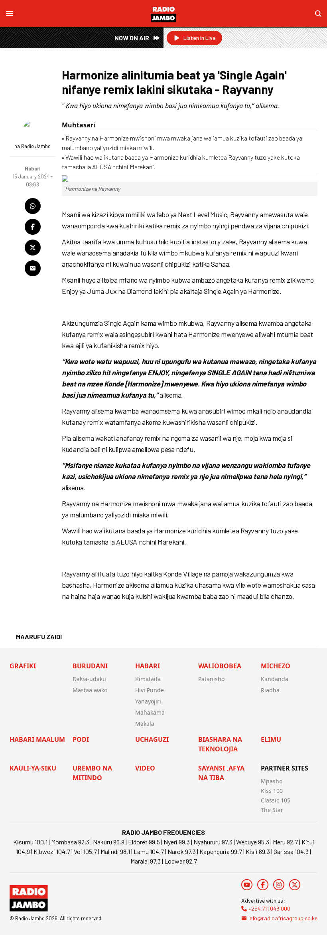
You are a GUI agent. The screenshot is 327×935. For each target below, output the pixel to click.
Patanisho (211, 679)
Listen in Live (199, 37)
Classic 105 (275, 800)
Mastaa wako (90, 690)
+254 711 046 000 (269, 908)
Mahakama (150, 712)
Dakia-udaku (89, 679)
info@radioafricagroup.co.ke (282, 918)
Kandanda (274, 679)
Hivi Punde (149, 690)
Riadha (270, 690)
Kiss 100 (272, 790)
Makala (144, 723)
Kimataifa (148, 679)
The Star (272, 810)
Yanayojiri (148, 701)
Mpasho (271, 781)
